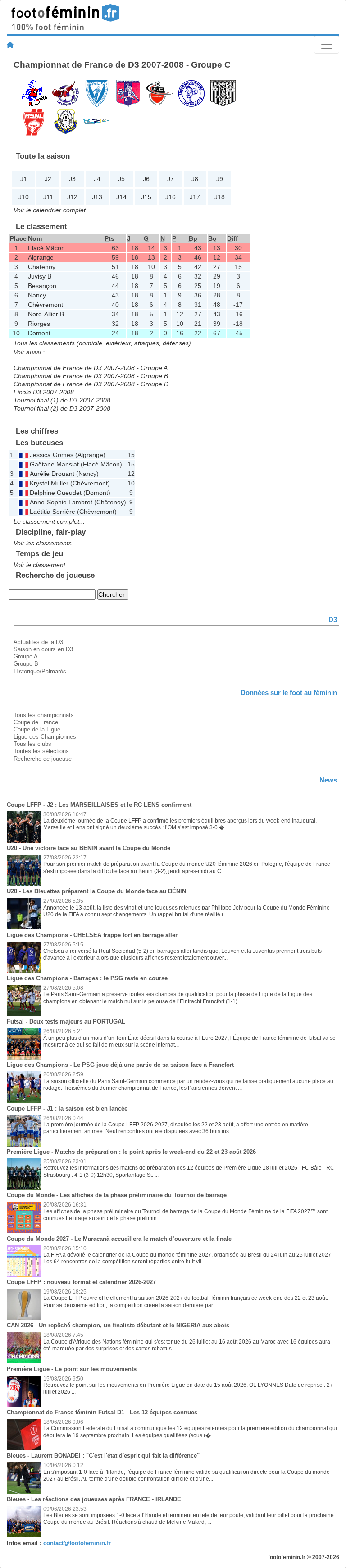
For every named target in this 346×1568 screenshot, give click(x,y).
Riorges (39, 323)
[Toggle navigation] (326, 45)
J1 (23, 179)
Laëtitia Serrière (52, 511)
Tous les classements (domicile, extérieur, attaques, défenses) (102, 343)
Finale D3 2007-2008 (44, 392)
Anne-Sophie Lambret (61, 502)
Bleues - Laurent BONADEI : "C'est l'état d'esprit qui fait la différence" (103, 1455)
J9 (219, 179)
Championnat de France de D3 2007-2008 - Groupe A (91, 367)
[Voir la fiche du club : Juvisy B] (223, 92)
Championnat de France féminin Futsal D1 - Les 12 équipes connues (102, 1412)
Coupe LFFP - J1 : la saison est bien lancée (67, 1108)
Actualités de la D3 (38, 642)
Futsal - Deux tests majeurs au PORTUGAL (66, 1021)
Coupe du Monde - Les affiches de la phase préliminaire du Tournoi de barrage (117, 1195)
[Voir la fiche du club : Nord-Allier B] (65, 121)
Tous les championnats (44, 715)
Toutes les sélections (41, 751)
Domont (39, 333)
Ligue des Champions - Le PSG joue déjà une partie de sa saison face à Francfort (120, 1064)
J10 (23, 197)
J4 (97, 179)
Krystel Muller (49, 483)
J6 (146, 179)
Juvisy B (39, 276)
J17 (195, 197)
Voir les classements (43, 543)
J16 (170, 197)
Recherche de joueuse (43, 758)
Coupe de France (36, 722)
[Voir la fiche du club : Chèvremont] (128, 92)
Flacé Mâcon (46, 247)
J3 (72, 179)
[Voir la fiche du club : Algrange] (33, 92)
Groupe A (26, 656)
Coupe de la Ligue (37, 729)
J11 (48, 197)
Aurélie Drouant (52, 473)
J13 (97, 197)
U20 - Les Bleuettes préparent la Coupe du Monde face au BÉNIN (96, 891)
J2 (48, 179)
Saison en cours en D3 (43, 649)
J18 (219, 197)
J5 (121, 179)
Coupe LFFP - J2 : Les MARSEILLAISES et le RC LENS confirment (99, 804)
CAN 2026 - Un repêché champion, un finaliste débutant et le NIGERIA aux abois (118, 1325)
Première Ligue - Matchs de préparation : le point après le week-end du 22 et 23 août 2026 (131, 1151)
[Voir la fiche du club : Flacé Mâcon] (191, 92)
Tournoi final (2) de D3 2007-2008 (62, 408)
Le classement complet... (49, 521)
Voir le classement (39, 564)
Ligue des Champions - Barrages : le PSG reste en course (87, 978)
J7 (170, 179)
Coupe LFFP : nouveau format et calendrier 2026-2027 (81, 1282)
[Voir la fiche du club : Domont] (160, 92)
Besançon (42, 285)
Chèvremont (45, 304)
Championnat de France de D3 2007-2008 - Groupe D (91, 384)
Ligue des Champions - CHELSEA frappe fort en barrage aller (92, 935)
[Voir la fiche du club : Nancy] (33, 121)
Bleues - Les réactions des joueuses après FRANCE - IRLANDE (94, 1499)
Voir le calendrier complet (50, 210)
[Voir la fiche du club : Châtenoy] (96, 92)
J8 (194, 179)
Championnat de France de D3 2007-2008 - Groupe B (91, 375)
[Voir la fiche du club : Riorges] (96, 121)
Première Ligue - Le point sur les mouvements (72, 1369)
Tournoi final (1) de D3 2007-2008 (62, 400)
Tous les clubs (32, 744)
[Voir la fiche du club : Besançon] (65, 92)
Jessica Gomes (51, 454)
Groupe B (26, 663)
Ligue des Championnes (45, 736)
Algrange (41, 257)
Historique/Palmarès (40, 671)
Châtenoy (41, 266)
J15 (146, 197)
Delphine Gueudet (56, 492)
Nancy (37, 295)
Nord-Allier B (46, 314)
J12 (72, 197)
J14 (121, 197)
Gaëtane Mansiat (54, 464)
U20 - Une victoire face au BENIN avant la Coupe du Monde (88, 848)
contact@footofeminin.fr (77, 1543)
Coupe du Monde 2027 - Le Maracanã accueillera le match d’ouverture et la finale (119, 1238)
